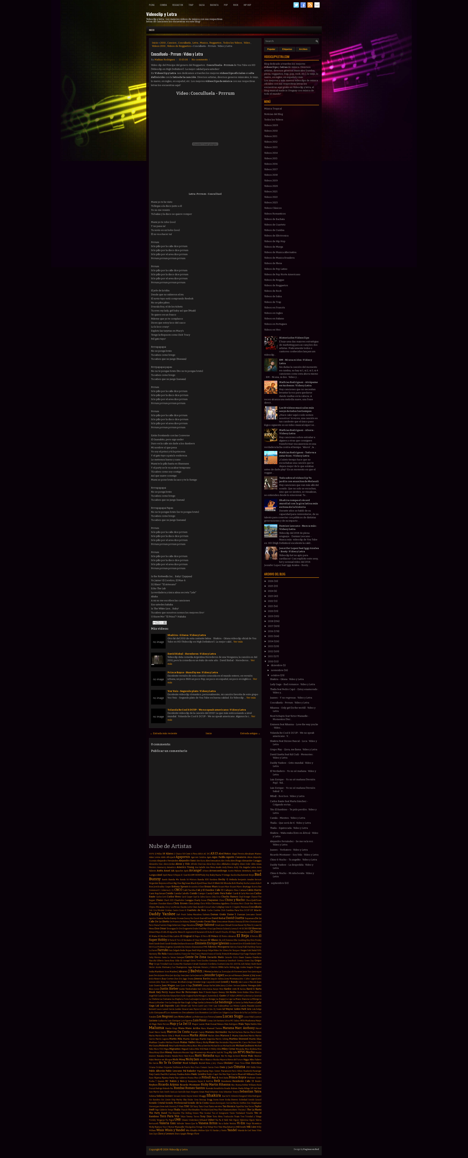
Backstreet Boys (245, 875)
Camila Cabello (181, 893)
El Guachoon (243, 932)
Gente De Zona (195, 957)
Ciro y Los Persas (172, 907)
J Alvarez (183, 971)
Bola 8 (258, 883)
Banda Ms (173, 879)
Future (252, 953)
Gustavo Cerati (190, 964)
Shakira (213, 1095)
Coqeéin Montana (240, 907)
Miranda (240, 1049)
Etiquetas (287, 49)
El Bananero (200, 932)
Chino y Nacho (235, 900)
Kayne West (175, 992)
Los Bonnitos (202, 1012)
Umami (185, 1120)
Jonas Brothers (179, 982)
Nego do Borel (234, 1056)
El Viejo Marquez (200, 940)
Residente (226, 1081)
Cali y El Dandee (205, 890)
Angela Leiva (249, 867)
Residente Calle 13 (243, 1081)
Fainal (240, 947)
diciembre (277, 665)
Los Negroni (165, 1016)
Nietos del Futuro (235, 1059)
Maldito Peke (255, 1024)
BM (193, 875)
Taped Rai (240, 1106)
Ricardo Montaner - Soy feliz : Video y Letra (294, 854)
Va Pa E (219, 1120)
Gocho (205, 960)
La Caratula (256, 996)
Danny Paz (189, 918)
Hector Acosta (155, 967)
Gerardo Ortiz (231, 957)
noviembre (277, 670)
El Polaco (213, 936)
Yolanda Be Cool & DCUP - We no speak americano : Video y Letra (206, 709)
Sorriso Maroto (232, 1103)
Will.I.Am (251, 1126)
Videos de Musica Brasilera (279, 257)
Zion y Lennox (166, 1133)
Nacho (250, 1052)
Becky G (223, 879)
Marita (152, 1035)
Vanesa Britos (208, 1123)
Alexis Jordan (169, 864)
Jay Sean (181, 975)
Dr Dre (179, 928)
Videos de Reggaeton (179, 46)
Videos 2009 (271, 125)
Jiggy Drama (188, 979)
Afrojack (170, 857)
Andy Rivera (227, 867)
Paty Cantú (154, 1074)
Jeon (226, 975)
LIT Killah (231, 996)
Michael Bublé (229, 1046)
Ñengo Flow (193, 1133)
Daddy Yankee (162, 914)
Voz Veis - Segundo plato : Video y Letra (191, 691)
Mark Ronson (182, 1035)
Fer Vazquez (234, 950)
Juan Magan (168, 985)
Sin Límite (166, 1100)
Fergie (243, 950)
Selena (152, 1096)
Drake (195, 928)
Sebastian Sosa (216, 1092)
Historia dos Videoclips (294, 337)
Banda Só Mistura (188, 879)
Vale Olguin (234, 1120)
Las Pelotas (234, 1006)
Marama (228, 1028)
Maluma (156, 1028)
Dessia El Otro (242, 921)
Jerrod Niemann (235, 975)
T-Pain (180, 1106)
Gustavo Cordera (207, 964)
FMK (205, 947)
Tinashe (249, 1113)
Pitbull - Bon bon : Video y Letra (287, 796)
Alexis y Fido (183, 863)
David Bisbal (218, 918)
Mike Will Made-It (203, 1049)
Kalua (209, 989)
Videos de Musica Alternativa (280, 252)
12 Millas (158, 854)
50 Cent (186, 853)
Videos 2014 (271, 153)
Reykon (153, 1084)
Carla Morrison (247, 893)
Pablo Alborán (157, 1070)
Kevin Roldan (243, 992)
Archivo (303, 49)
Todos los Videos (232, 42)
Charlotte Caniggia (183, 900)
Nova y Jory (211, 1063)
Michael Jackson (245, 1045)
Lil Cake (202, 1009)
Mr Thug (224, 1052)
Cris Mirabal (158, 910)
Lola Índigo (256, 1009)
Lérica (227, 1020)
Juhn (218, 985)
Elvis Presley (255, 940)
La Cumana (165, 999)
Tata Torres (249, 1106)
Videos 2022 (271, 197)
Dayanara (250, 918)
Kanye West (218, 989)
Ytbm (259, 1130)
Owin (216, 1067)
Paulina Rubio (184, 1074)
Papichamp (203, 1071)
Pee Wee (222, 1074)
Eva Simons (187, 947)
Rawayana (192, 1081)
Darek (196, 918)
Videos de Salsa (273, 296)
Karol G (250, 988)
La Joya (202, 999)
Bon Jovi (153, 886)
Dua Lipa (212, 928)
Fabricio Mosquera (218, 946)
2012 (271, 651)
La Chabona (154, 999)
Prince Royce (237, 1077)
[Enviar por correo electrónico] (154, 623)
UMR (177, 1119)
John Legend (251, 979)
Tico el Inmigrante (220, 1113)
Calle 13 (219, 890)
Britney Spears (179, 886)
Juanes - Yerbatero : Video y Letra (289, 849)
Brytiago (247, 886)
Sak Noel (257, 1088)
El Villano (213, 940)
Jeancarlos (199, 975)
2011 (270, 656)
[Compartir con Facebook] (165, 623)
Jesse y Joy (249, 975)
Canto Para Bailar (222, 893)
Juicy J (224, 985)
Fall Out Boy (249, 947)
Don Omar (160, 928)
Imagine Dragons (254, 967)
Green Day (249, 960)
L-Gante (221, 995)
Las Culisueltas (221, 1005)
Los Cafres (213, 1012)
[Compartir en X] (161, 623)
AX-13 (214, 853)
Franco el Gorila (214, 954)
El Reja (243, 935)
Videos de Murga (273, 246)
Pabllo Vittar (256, 1067)
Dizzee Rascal (238, 925)
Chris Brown (180, 903)
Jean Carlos (190, 975)
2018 (271, 621)
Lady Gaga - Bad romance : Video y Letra (292, 684)
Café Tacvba (189, 890)
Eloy (248, 940)
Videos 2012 (271, 141)
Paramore (226, 1071)
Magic (154, 1024)
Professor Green (254, 1078)
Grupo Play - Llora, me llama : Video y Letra (293, 749)
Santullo (182, 1092)
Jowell (218, 982)
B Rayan (177, 875)
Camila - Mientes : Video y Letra (287, 818)
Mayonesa (233, 1042)
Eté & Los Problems (157, 947)
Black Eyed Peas (199, 883)
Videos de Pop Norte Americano (282, 274)
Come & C (229, 907)
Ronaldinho (219, 1088)
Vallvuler (180, 1123)
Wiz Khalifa (191, 1130)
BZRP (198, 875)
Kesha (233, 992)
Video (247, 42)
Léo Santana (218, 1020)
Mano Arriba (192, 1028)
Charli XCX (168, 900)
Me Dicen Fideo (254, 1042)
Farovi (154, 950)
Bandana (213, 879)
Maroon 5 (225, 1035)
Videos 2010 (158, 46)
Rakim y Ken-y (178, 1081)
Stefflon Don (245, 1103)
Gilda (177, 960)
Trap (190, 4)
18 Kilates (168, 853)
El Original (186, 936)
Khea (252, 992)
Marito (158, 1035)
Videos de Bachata (274, 219)
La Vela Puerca (248, 1002)
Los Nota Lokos (182, 1016)
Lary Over (208, 1006)
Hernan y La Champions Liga (177, 967)
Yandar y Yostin (220, 1130)
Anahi (218, 867)
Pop (226, 4)
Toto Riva (217, 1116)
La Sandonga (223, 1002)
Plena (151, 4)
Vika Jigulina (190, 1127)
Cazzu (208, 897)
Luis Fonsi (200, 1020)
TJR (191, 1106)
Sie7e (227, 1096)
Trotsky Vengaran (157, 1120)
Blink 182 (219, 883)
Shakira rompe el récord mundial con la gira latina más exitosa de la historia (298, 503)
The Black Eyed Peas (209, 1110)
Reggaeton (177, 4)
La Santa (236, 1002)
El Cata (216, 932)
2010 (163, 42)
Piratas (191, 1078)
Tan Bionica (228, 1106)
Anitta (160, 870)
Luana (218, 1016)
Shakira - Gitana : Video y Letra (186, 635)
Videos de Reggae (274, 280)
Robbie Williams (249, 1085)
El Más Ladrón (173, 936)
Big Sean (186, 883)
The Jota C (242, 1110)
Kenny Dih (223, 992)
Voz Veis (218, 1127)
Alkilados (226, 864)
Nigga (246, 1059)
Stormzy (173, 1106)
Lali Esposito (167, 1005)
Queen (161, 1081)
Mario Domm (256, 1032)
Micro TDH (159, 1049)
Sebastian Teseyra (231, 1092)
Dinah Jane (220, 925)
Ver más (238, 641)
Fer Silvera (224, 950)
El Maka (153, 936)
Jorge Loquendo (208, 982)
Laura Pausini (247, 1005)
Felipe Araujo (202, 950)
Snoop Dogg (205, 1099)
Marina (246, 1032)
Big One (177, 883)
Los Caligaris (224, 1012)
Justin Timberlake (188, 989)
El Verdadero (187, 940)
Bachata (214, 4)
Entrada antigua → (250, 733)
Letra (195, 42)
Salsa (202, 4)
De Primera (175, 921)
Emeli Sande (154, 943)
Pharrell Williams (246, 1074)
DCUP (247, 910)
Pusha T (153, 1081)
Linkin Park (240, 1009)
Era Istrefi (234, 943)
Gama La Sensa (169, 957)
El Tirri (178, 940)
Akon (249, 857)
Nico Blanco (206, 1059)
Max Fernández (222, 1042)
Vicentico (256, 1123)
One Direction (253, 1063)
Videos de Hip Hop (274, 241)
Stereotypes (154, 1106)
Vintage (199, 1127)
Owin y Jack (226, 1067)
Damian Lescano (246, 914)
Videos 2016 (271, 164)
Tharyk (184, 1110)
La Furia (185, 999)
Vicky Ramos (155, 1127)
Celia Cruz (216, 897)
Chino (221, 900)
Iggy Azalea (241, 967)
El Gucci (255, 931)
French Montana (230, 953)
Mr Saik (217, 1052)
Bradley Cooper (164, 887)
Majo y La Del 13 (180, 1024)
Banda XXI (203, 879)
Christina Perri (237, 903)
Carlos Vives (174, 896)
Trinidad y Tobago (253, 1116)
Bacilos (234, 875)
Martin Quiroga (191, 1039)
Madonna (250, 1020)
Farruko (163, 950)
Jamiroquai (256, 971)
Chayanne (212, 900)
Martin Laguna (162, 1039)
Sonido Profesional (176, 1102)
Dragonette (187, 928)
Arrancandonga (218, 870)
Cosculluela (184, 42)
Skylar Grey (193, 1100)
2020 (271, 611)
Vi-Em (241, 1123)
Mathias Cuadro (157, 1042)
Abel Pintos (224, 853)
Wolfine (201, 1130)
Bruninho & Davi (196, 887)
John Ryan (160, 982)
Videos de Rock (273, 291)
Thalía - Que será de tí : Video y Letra (290, 822)
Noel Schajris (190, 1063)
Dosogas (171, 928)
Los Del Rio (252, 1012)
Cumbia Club (219, 910)
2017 (271, 626)
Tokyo (183, 1116)
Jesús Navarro (155, 979)
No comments (200, 59)
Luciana (153, 1020)
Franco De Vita (188, 954)
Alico (218, 864)
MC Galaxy (235, 1020)
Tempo (170, 1110)
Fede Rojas (185, 950)
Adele (163, 857)
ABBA (200, 854)
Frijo (241, 954)
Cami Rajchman (157, 893)
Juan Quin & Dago (184, 985)
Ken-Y (202, 992)
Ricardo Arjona (168, 1084)
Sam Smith (165, 1092)
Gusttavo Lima (223, 964)
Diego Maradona (188, 925)
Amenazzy (161, 867)
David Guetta (235, 918)
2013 (271, 646)
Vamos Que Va (191, 1123)
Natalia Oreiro (164, 1056)
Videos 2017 (271, 169)
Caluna (242, 890)
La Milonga (254, 999)
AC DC (206, 853)
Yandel (232, 1130)
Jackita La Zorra (219, 971)
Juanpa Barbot (209, 985)
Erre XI (242, 943)
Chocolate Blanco (165, 903)
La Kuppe (221, 999)
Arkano (205, 871)
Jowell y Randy (229, 981)
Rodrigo (159, 1088)
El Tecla (171, 940)
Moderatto (177, 1052)
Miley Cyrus (228, 1048)
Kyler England (187, 996)
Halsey (248, 964)
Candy (209, 893)
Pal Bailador (189, 1070)
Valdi (226, 1120)
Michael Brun (217, 1046)
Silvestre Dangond (239, 1096)
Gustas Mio (178, 964)
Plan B (215, 1077)
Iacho (226, 967)
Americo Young (185, 867)
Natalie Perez (178, 1056)
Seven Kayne (186, 1096)
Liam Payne (194, 1009)
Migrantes (175, 1048)
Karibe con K (231, 988)
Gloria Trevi (195, 960)
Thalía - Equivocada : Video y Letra (289, 828)
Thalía (177, 1109)
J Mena (207, 971)
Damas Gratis (218, 914)
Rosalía (227, 1088)
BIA (189, 875)
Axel (159, 874)
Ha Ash (241, 964)
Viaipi (248, 1123)
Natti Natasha (204, 1055)
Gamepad (180, 957)
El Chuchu (224, 932)
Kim (168, 996)
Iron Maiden (171, 971)
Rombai (179, 1088)
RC (167, 1081)
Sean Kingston (192, 1092)
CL (172, 890)
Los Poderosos (197, 1017)
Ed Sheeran (254, 928)
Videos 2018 (271, 174)
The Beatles (194, 1109)
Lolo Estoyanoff (157, 1012)
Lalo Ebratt (181, 1005)
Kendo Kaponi (212, 992)
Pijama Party (168, 1077)
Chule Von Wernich (252, 903)
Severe (195, 1096)
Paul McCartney (168, 1074)
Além (253, 864)
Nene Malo (247, 1055)
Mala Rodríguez (231, 1024)
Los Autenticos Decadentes (180, 1012)
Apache (179, 870)
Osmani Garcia (206, 1067)
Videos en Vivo (272, 329)
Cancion (171, 42)
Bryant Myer (224, 887)
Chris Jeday (194, 903)
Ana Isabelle (200, 867)
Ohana (220, 1063)
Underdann (194, 1120)
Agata (209, 857)
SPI (251, 1088)
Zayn (155, 1134)
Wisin (160, 1130)
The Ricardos (174, 1113)
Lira (249, 1009)
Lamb (200, 1006)
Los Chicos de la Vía (238, 1012)
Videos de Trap (272, 302)
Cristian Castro (171, 910)
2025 (271, 586)
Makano (220, 1024)
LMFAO (239, 995)
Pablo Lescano (174, 1070)
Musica (204, 42)
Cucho (210, 910)
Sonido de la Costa (198, 1102)
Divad (228, 925)
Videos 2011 (270, 136)
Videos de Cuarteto (275, 224)
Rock (235, 4)
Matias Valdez (188, 1042)
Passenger (257, 1071)
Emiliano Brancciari (186, 943)
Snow (221, 1100)
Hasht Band (256, 964)
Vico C (165, 1127)
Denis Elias (210, 921)
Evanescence (197, 947)
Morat (210, 1052)
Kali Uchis (202, 989)
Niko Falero (256, 1059)
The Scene (205, 1113)
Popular (271, 49)
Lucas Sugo (232, 1016)
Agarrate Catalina (198, 857)
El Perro (204, 936)
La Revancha (209, 1002)
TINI (186, 1106)
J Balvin (195, 971)
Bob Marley (237, 883)
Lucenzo (257, 1017)
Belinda (233, 879)
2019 (271, 616)
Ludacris (162, 1020)
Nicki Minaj (179, 1059)
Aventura (246, 870)
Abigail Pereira (238, 854)
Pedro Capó (212, 1074)
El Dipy (232, 932)
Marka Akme (198, 1035)
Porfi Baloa (223, 1078)
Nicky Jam (192, 1059)
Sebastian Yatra (250, 1091)
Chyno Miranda (157, 907)
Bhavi (170, 883)
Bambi (164, 879)
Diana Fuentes (160, 925)
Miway (168, 1052)
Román (209, 1088)
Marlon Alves (214, 1035)
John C (242, 979)
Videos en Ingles (273, 313)
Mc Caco (243, 1042)
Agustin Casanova (236, 857)
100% (151, 854)
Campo (201, 893)
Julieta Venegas (248, 985)
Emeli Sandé (165, 943)
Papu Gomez (214, 1071)
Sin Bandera (154, 1100)
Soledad (243, 1099)
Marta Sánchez (240, 1035)
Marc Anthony (244, 1028)
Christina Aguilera (220, 903)
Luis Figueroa (187, 1020)
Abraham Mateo (253, 853)
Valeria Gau (167, 1123)
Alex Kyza (200, 861)
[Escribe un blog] (158, 623)
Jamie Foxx (247, 971)
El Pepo (196, 936)
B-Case (184, 875)
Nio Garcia (153, 1063)
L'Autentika (211, 996)
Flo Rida (162, 953)
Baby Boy (205, 875)
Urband (203, 1120)
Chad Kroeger (244, 897)
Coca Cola (209, 907)
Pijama (157, 1077)
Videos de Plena (273, 263)
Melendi (163, 1045)
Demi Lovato (197, 921)
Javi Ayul (174, 975)
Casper (190, 897)
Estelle (248, 943)
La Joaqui (194, 999)
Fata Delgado (174, 950)
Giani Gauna (245, 957)
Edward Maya (155, 932)
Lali (157, 1005)
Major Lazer (198, 1024)
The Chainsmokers (227, 1109)
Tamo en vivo (215, 1106)
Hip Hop (247, 4)
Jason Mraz (165, 975)
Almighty (235, 864)
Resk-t (258, 1081)
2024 (271, 591)
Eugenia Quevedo (173, 947)
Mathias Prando (173, 1042)
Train (236, 1116)
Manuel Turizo (214, 1028)
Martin (252, 1035)
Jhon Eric (178, 979)
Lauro (159, 1009)
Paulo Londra (198, 1074)
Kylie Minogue (200, 996)
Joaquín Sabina (217, 979)
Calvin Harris (254, 890)
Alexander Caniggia (251, 860)
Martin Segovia (207, 1039)
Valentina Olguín (247, 1120)
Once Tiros (240, 1063)
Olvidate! (229, 1063)
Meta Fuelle (174, 1046)
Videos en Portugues (275, 324)
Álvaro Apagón (180, 1134)
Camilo (193, 893)
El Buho (208, 932)
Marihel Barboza (235, 1032)
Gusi (170, 964)
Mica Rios (192, 1045)
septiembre (278, 883)
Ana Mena (210, 867)
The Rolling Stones (190, 1113)
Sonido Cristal (157, 1102)
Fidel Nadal (251, 950)
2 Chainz (178, 854)
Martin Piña (175, 1038)
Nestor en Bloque (163, 1059)
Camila (169, 893)
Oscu (197, 1067)
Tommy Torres (192, 1116)
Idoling (232, 967)
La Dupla (176, 999)
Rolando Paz (168, 1088)
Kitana (173, 996)
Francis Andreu (174, 954)
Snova (215, 1100)
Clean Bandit (198, 907)
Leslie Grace (181, 1009)
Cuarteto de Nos (196, 910)
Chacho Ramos (229, 896)
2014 (271, 641)
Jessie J (258, 975)
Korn (178, 996)
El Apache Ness (175, 932)
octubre (275, 675)
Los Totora (209, 1016)
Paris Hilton (237, 1071)
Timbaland (240, 1113)
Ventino (232, 1123)
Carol (184, 897)
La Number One (162, 1002)
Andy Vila (238, 867)
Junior (157, 989)
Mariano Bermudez (216, 1032)
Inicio (151, 29)
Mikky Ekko (216, 1049)
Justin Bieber (169, 988)
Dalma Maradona (194, 914)
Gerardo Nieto (215, 957)
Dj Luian (255, 925)
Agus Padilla (218, 857)
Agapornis (183, 857)
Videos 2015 (271, 158)
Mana (181, 1028)
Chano (159, 900)
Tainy (195, 1106)
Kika (164, 996)
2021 (271, 606)
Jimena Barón (202, 978)
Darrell (203, 918)
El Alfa (164, 932)
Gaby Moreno (155, 957)
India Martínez (156, 971)
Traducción (228, 1116)
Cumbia (163, 4)
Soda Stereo (231, 1099)
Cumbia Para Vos (235, 910)
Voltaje (210, 1127)
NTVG (242, 1052)
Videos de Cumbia (274, 230)
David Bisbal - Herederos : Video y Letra (191, 653)
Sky (185, 1099)
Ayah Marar (168, 875)
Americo (171, 867)
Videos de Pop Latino (275, 269)
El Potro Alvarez (227, 936)
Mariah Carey (197, 1032)
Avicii (254, 871)
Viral (205, 1127)
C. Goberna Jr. (165, 890)
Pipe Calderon (181, 1078)
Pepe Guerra (232, 1074)
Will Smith (241, 1127)
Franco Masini (201, 954)
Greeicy (240, 960)
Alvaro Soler (245, 864)
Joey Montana (231, 978)
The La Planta (254, 1109)
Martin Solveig (222, 1039)
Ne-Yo (224, 1056)
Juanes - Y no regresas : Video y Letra (291, 697)
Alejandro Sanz (187, 860)
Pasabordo (247, 1071)
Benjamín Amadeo (246, 879)
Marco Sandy (160, 1032)
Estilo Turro (256, 943)
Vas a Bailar (223, 1123)
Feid (194, 950)
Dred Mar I (203, 928)
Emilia (174, 943)
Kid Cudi (158, 996)
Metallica (183, 1046)
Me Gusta (154, 1045)
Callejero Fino (231, 890)
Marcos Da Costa (178, 1032)
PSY (248, 1067)
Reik (217, 1081)
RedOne (209, 1081)
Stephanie (256, 1103)
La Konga (210, 999)
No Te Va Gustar (170, 1062)
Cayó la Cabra (199, 897)
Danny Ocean (177, 918)
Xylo (207, 1130)
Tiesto (232, 1113)
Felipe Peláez (213, 950)
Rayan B (201, 1081)
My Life (233, 1052)
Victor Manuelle (176, 1127)
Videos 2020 (271, 186)
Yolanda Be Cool (244, 1130)
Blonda (227, 883)
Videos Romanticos (275, 213)
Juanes (197, 985)
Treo (242, 1116)
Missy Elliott (159, 1052)
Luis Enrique (173, 1020)
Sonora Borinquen (217, 1103)
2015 (271, 636)
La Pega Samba (197, 1002)
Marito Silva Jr (168, 1035)
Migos (166, 1049)
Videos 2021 (271, 191)
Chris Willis (205, 903)
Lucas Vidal (249, 1017)
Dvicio (219, 928)
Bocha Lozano (250, 883)
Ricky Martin (209, 1084)
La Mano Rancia (241, 999)
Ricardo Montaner (190, 1084)
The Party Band (158, 1113)
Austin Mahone (234, 871)
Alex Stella (225, 861)
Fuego (246, 954)
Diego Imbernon (174, 925)
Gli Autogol (185, 960)
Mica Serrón (204, 1045)
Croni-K (182, 910)
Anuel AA (169, 870)
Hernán (197, 967)
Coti (150, 910)
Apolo (186, 871)
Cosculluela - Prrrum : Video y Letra (177, 53)
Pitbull (206, 1077)
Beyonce (163, 883)
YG (211, 1130)
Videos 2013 (271, 147)
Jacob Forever (235, 971)
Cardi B (236, 893)
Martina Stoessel (238, 1038)
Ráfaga (247, 1088)
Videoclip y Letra (161, 14)
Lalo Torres (192, 1006)
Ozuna (239, 1066)
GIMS (258, 954)
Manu (203, 1028)
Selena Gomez (164, 1096)
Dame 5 (231, 914)
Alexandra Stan (156, 864)
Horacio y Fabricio (209, 967)
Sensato (176, 1096)
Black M (211, 883)
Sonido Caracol (255, 1100)
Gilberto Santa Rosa (165, 960)
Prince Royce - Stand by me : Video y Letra (192, 672)
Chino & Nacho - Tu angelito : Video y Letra (293, 859)
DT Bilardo (255, 910)
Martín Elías (255, 1039)
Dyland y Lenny (230, 928)
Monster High (188, 1052)
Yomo (254, 1130)
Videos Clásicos (273, 208)
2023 (271, 596)
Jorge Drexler (194, 982)
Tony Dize (206, 1116)
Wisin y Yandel (175, 1130)
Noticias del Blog (273, 114)
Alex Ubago (236, 860)
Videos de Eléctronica (276, 235)
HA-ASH (234, 964)
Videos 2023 (271, 202)
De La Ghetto (162, 921)
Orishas (159, 1067)
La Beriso (247, 996)
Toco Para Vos (169, 1116)
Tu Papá (169, 1120)
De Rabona (184, 921)
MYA (242, 1020)
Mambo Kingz (171, 1028)
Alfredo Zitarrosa (198, 864)
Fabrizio (233, 947)
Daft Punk (181, 914)
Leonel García (168, 1009)
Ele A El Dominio (226, 940)
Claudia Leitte (186, 907)
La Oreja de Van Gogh (179, 1002)
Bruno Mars (211, 886)
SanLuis (174, 1092)
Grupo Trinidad (161, 964)
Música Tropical (273, 108)
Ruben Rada (237, 1088)
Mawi (212, 1042)
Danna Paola (162, 918)
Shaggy (202, 1096)
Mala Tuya (244, 1024)
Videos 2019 (271, 180)
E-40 (239, 928)
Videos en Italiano (274, 318)
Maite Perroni (163, 1024)
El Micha (162, 936)
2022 (271, 601)
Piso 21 (197, 1077)
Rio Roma (236, 1085)
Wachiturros (229, 1127)
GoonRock (231, 960)
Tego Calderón (161, 1110)
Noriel (202, 1063)
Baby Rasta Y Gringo (220, 875)
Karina (243, 989)
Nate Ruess (189, 1056)
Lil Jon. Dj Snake (214, 1009)
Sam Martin (154, 1092)
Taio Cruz (203, 1106)
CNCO (178, 890)
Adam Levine (154, 857)
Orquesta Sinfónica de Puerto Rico (179, 1067)
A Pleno (194, 854)
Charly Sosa (200, 900)
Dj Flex (247, 925)
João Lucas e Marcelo (247, 982)
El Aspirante (188, 932)
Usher (211, 1119)
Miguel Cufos (188, 1049)
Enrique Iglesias (218, 943)
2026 (271, 581)
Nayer (217, 1056)
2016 (271, 631)
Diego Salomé (205, 925)
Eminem (201, 943)
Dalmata (206, 914)
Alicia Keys (211, 864)
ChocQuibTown (253, 900)
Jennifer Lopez (214, 975)
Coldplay (219, 907)
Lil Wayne (227, 1009)
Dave (209, 918)
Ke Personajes (190, 992)
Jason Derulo (154, 975)
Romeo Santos (195, 1088)
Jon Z (168, 982)
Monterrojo (200, 1052)
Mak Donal (210, 1024)
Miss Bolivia (251, 1049)
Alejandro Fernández (167, 860)
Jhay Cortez (168, 978)
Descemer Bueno (226, 921)
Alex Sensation (212, 860)
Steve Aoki (164, 1106)
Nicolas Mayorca (220, 1059)
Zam (151, 1134)
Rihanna (225, 1084)
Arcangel (195, 870)
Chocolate (153, 903)
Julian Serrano (233, 985)
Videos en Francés (274, 307)
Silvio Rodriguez (254, 1096)
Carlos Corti (161, 897)
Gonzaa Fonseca (218, 960)
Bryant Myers (236, 887)
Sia (223, 1096)
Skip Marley (176, 1100)
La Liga (229, 999)
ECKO (245, 928)
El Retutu (254, 936)
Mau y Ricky (202, 1042)
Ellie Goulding (240, 940)
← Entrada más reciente (163, 733)
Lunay (210, 1020)
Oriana (152, 1067)
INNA (221, 967)
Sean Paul (204, 1091)
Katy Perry (162, 992)
